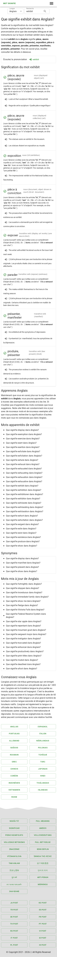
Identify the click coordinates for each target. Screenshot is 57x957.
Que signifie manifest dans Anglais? (23, 562)
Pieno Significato (14, 835)
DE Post (14, 917)
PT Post (43, 924)
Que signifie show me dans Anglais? (23, 601)
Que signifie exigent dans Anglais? (22, 524)
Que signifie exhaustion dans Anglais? (24, 477)
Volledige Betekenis (14, 842)
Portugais (14, 734)
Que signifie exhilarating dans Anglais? (24, 507)
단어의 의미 (43, 870)
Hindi (42, 776)
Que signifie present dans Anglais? (22, 567)
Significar (14, 828)
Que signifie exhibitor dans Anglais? (23, 498)
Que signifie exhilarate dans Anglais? (23, 503)
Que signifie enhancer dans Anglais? (23, 647)
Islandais (43, 790)
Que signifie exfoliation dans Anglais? (24, 455)
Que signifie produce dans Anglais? (23, 541)
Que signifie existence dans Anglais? (23, 537)
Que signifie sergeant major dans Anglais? (26, 634)
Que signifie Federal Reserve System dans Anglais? (26, 615)
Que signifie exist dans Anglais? (21, 533)
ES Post (43, 910)
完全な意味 (14, 870)
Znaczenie (14, 849)
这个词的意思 (42, 863)
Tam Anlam (14, 863)
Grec (14, 762)
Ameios (42, 828)
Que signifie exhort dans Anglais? (22, 515)
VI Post (42, 931)
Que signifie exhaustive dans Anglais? (24, 481)
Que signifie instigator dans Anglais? (23, 638)
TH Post (14, 924)
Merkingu (43, 884)
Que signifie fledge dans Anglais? (22, 605)
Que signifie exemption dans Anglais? (24, 434)
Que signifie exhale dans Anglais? (22, 460)
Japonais (42, 769)
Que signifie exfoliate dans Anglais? (23, 451)
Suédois (14, 748)
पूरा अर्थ (14, 877)
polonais (42, 748)
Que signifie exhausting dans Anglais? (24, 473)
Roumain (14, 755)
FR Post (43, 917)
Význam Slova (14, 856)
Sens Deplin (43, 849)
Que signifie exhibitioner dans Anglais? (24, 494)
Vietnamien (14, 790)
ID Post (42, 938)
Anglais (14, 727)
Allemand (14, 741)
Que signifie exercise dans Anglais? (23, 438)
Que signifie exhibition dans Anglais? (23, 490)
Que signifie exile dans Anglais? (21, 528)
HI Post (43, 945)
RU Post (14, 931)
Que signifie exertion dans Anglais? (23, 447)
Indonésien (14, 783)
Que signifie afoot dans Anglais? (21, 668)
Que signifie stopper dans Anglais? (22, 588)
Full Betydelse (43, 842)
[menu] (51, 3)
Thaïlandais (43, 783)
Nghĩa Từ (14, 821)
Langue (12, 9)
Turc (42, 762)
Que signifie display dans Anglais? (22, 430)
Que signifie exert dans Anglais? (21, 443)
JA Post (14, 903)
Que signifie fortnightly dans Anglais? (24, 584)
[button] (28, 430)
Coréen (14, 776)
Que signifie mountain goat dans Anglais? (26, 630)
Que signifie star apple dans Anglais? (23, 621)
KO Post (43, 903)
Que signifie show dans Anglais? (21, 545)
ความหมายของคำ (14, 884)
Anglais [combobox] (13, 11)
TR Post (14, 910)
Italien (42, 734)
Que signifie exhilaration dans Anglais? (24, 511)
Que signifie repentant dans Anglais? (23, 625)
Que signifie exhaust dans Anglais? (23, 464)
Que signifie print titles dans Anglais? (23, 655)
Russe (14, 797)
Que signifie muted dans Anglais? (22, 660)
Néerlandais (42, 741)
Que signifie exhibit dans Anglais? (22, 485)
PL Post (14, 945)
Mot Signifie (9, 3)
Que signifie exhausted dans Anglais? (24, 468)
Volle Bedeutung (43, 835)
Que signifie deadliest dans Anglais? (23, 664)
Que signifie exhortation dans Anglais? (24, 520)
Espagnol (43, 727)
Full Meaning (43, 821)
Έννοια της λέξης (43, 856)
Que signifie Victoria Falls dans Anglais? (25, 609)
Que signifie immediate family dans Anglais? (27, 596)
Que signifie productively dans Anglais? (25, 651)
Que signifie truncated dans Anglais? (23, 643)
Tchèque (42, 755)
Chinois (14, 769)
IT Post (14, 938)
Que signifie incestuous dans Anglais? (24, 592)
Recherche (30, 9)
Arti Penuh (42, 877)
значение (14, 891)
